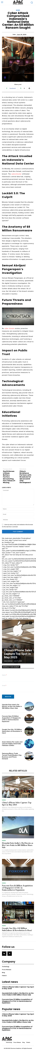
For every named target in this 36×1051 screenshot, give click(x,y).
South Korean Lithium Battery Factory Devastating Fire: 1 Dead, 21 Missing (9, 476)
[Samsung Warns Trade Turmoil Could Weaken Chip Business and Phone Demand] (29, 756)
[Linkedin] (4, 953)
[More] (29, 88)
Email (4, 685)
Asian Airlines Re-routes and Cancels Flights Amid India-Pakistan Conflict (12, 743)
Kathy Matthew (8, 661)
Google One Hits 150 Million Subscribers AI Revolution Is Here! (12, 731)
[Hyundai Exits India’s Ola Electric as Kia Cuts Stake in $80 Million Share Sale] (29, 706)
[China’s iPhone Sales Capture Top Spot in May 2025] (18, 641)
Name (4, 675)
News (18, 10)
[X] (9, 953)
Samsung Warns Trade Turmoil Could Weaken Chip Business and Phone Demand (12, 756)
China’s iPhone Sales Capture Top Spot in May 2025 (18, 654)
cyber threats (9, 328)
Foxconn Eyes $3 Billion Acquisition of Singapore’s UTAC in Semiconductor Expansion (11, 718)
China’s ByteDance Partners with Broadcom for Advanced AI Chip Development (25, 476)
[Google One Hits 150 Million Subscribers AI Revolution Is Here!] (29, 731)
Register (8, 696)
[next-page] (30, 622)
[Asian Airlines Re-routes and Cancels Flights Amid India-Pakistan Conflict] (29, 743)
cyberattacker (16, 174)
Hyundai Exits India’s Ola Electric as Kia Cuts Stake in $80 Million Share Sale (12, 706)
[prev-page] (27, 622)
